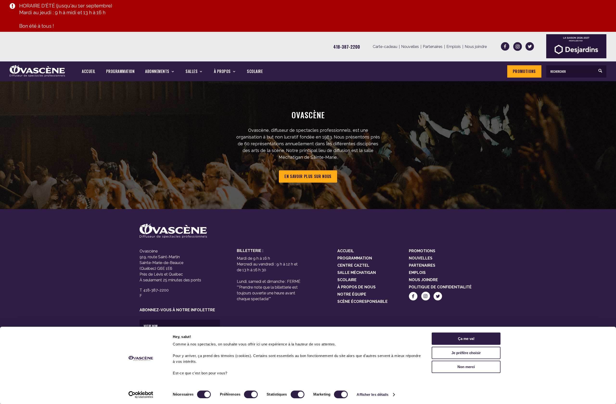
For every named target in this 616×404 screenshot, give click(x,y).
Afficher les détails (372, 394)
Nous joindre (476, 47)
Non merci (466, 367)
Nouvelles (410, 47)
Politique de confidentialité (440, 287)
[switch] (251, 394)
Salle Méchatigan (356, 272)
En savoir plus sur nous (308, 176)
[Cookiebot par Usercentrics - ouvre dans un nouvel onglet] (141, 394)
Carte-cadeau (385, 47)
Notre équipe (351, 294)
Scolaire (255, 71)
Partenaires (433, 47)
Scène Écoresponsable (362, 301)
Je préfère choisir (466, 353)
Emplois (453, 47)
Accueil (89, 71)
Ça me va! (466, 339)
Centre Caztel (353, 265)
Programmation (120, 71)
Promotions (524, 71)
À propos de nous (356, 287)
